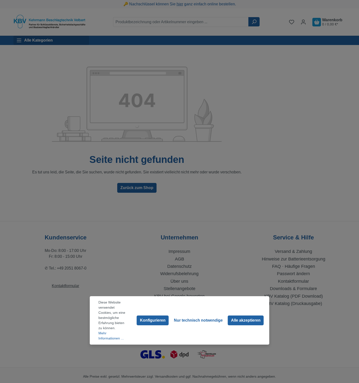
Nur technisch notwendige (198, 320)
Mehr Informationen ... (111, 335)
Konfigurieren (153, 320)
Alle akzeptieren (246, 320)
